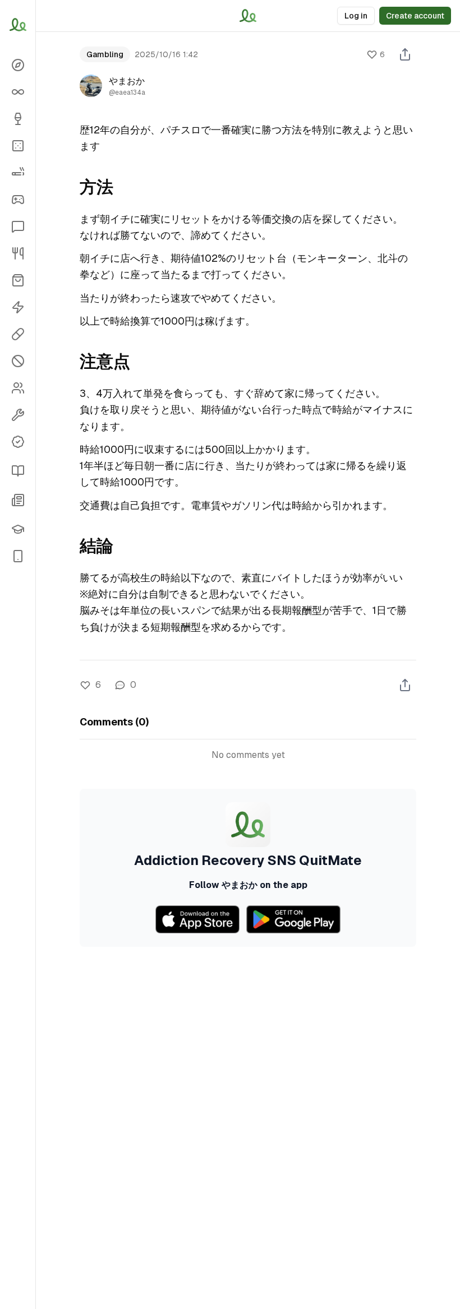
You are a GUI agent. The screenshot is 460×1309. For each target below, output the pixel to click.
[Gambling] (17, 145)
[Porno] (17, 361)
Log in (355, 16)
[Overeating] (17, 253)
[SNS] (17, 226)
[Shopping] (17, 280)
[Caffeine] (17, 307)
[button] (17, 556)
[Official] (17, 441)
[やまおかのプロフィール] (91, 86)
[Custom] (17, 414)
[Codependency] (17, 387)
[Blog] (17, 500)
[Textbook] (17, 529)
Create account (415, 16)
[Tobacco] (17, 172)
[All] (17, 91)
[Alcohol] (17, 118)
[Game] (17, 199)
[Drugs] (17, 334)
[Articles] (17, 470)
